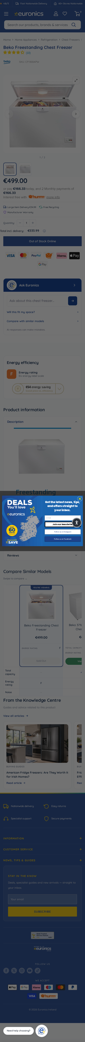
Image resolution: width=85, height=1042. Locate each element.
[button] (77, 523)
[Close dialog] (80, 499)
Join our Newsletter (62, 524)
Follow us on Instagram (62, 532)
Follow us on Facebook (62, 539)
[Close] (46, 1026)
